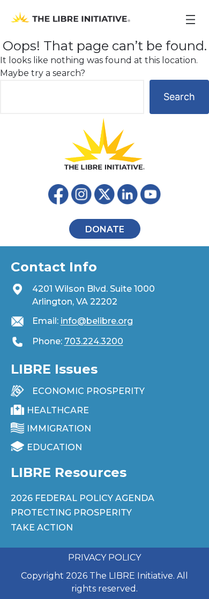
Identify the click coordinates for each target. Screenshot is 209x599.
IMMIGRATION (59, 428)
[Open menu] (190, 19)
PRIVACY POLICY (104, 557)
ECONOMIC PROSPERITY (88, 391)
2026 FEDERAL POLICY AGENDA (82, 498)
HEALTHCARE (58, 410)
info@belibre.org (97, 321)
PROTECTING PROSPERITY (71, 512)
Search (179, 96)
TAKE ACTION (42, 527)
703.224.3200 (93, 341)
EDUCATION (54, 447)
